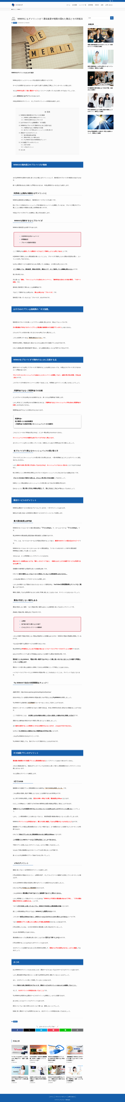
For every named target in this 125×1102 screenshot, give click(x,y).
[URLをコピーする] (77, 1030)
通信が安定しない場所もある (32, 137)
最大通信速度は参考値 (30, 135)
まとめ (23, 150)
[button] (17, 1030)
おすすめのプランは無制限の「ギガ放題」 (34, 122)
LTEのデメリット (29, 147)
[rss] (110, 1)
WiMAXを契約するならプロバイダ (33, 119)
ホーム (52, 1096)
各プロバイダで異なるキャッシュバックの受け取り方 (38, 130)
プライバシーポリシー (60, 1096)
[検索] (112, 1)
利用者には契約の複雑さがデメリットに (34, 117)
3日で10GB (27, 144)
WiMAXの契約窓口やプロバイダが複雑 (33, 115)
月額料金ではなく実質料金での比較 (33, 127)
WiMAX (14, 22)
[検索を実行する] (112, 18)
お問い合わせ (71, 1096)
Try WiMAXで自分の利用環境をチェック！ (35, 139)
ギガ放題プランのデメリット (30, 142)
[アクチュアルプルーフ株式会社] (17, 5)
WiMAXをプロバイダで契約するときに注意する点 (36, 125)
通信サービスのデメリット (29, 133)
